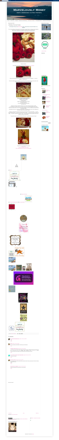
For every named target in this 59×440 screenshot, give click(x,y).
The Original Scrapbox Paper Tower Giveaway (46, 95)
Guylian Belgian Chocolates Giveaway (48, 117)
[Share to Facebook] (21, 333)
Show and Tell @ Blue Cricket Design (24, 147)
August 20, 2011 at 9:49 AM (22, 348)
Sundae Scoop (23, 146)
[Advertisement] (23, 398)
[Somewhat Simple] (11, 256)
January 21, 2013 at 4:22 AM (22, 366)
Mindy (11, 343)
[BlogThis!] (19, 333)
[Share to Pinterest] (22, 333)
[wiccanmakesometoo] (23, 302)
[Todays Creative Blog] (21, 202)
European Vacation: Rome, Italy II (48, 91)
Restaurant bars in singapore (14, 366)
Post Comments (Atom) (14, 414)
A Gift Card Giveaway (44, 110)
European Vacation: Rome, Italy (48, 112)
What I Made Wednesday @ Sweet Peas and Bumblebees (23, 148)
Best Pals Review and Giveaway (48, 101)
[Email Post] (17, 333)
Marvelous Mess (20, 26)
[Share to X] (20, 333)
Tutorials (16, 20)
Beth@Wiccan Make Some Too (15, 348)
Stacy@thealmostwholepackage (15, 338)
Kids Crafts (12, 20)
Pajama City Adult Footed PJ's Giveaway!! (48, 106)
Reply (11, 352)
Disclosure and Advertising (23, 20)
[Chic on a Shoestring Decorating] (23, 284)
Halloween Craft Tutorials (46, 20)
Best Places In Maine (31, 20)
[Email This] (18, 333)
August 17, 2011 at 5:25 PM (15, 343)
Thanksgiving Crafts (39, 20)
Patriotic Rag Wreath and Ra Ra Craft (48, 97)
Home (8, 20)
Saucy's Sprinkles (31, 65)
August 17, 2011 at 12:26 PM (22, 338)
